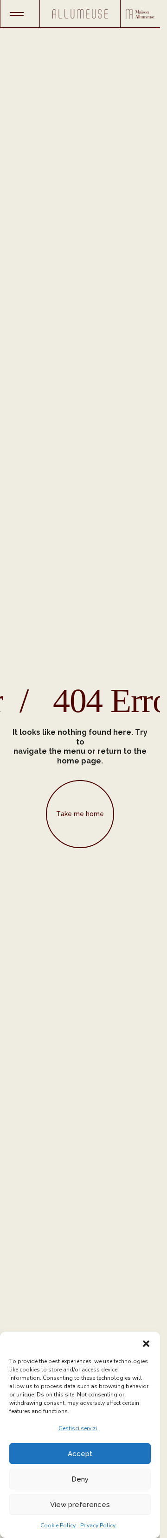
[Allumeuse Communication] (80, 14)
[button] (146, 1343)
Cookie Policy (58, 1525)
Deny (80, 1479)
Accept (80, 1454)
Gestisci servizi (77, 1428)
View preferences (80, 1505)
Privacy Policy (98, 1525)
